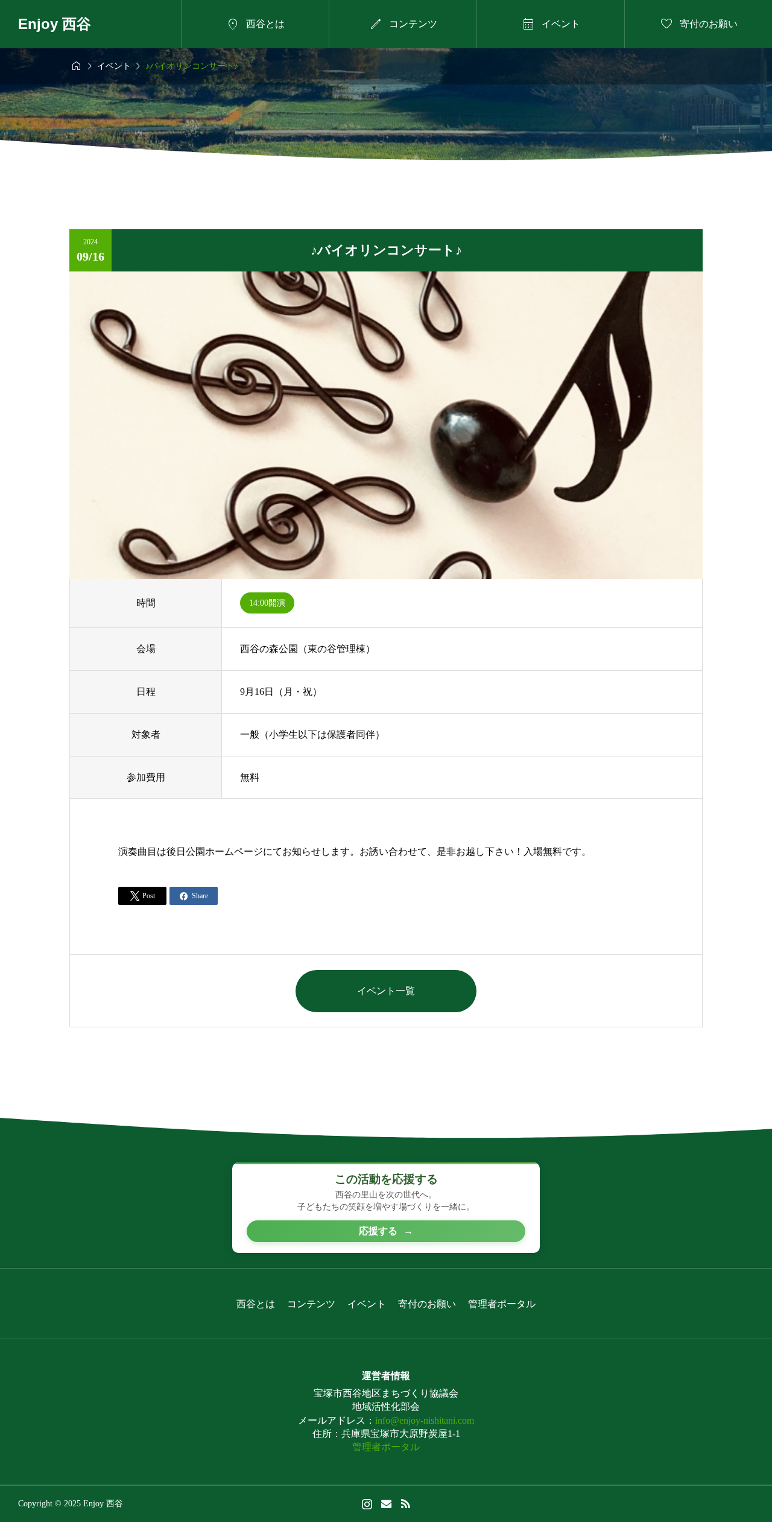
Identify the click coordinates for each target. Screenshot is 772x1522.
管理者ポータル (502, 1304)
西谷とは (255, 1304)
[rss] (405, 1503)
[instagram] (367, 1503)
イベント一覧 (386, 991)
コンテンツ (311, 1304)
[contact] (386, 1503)
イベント (366, 1304)
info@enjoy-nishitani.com (424, 1420)
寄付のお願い (427, 1304)
